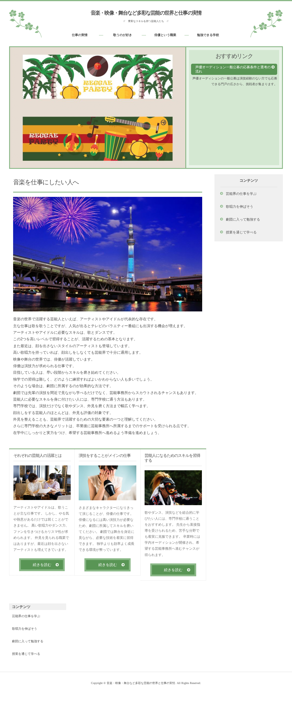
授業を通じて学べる (241, 232)
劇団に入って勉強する (243, 219)
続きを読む (42, 565)
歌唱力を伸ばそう (239, 206)
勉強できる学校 (208, 35)
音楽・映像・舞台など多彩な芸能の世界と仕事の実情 (146, 13)
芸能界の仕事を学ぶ (241, 193)
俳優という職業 (165, 35)
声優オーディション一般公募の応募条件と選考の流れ (233, 69)
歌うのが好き (122, 35)
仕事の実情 (80, 35)
